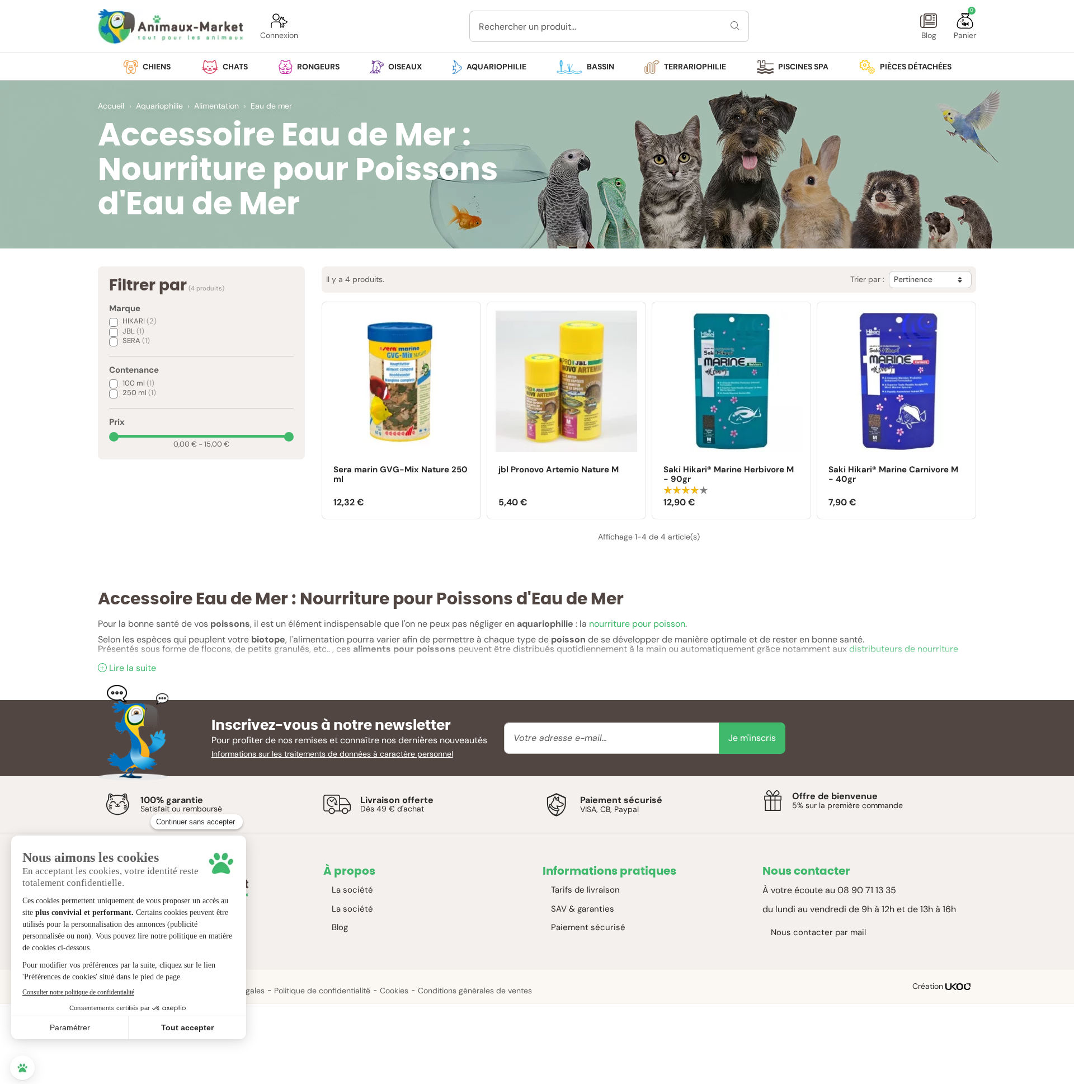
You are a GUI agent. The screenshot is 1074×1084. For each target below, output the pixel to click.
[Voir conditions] (117, 804)
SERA (136, 340)
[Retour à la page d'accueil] (170, 26)
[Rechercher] (735, 26)
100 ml (138, 383)
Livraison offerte (397, 800)
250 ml (139, 392)
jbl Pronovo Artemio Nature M (558, 470)
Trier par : (867, 279)
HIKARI (140, 321)
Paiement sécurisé (621, 800)
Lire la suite (132, 668)
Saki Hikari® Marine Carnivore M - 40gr (893, 474)
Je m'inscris (752, 738)
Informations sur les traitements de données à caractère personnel (332, 754)
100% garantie (171, 800)
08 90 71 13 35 (866, 890)
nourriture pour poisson (637, 624)
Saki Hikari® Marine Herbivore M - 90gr (728, 474)
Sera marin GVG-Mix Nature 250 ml (400, 474)
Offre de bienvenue (835, 796)
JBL (133, 331)
